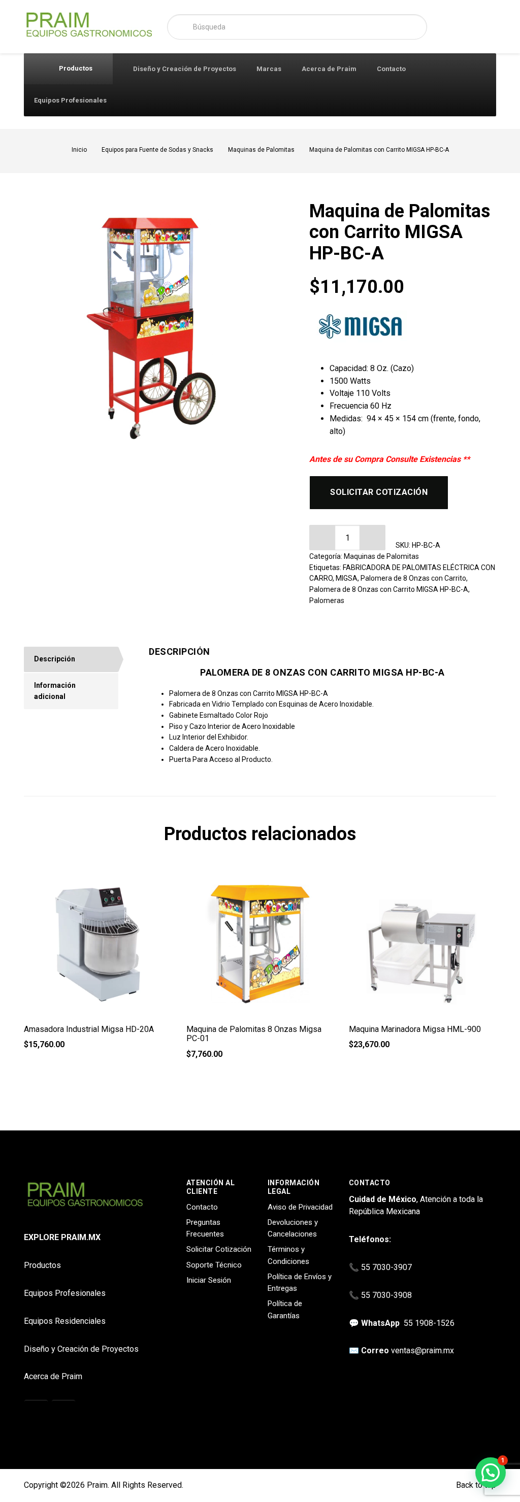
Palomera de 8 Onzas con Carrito (413, 578)
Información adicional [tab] (55, 690)
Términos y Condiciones (288, 1255)
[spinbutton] (347, 537)
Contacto (391, 69)
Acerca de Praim (329, 69)
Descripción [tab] (54, 659)
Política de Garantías (285, 1309)
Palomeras (326, 600)
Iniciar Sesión (208, 1280)
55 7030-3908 (386, 1295)
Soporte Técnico (214, 1265)
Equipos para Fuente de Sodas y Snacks (157, 149)
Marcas (268, 69)
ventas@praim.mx (422, 1350)
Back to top (475, 1485)
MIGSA (347, 578)
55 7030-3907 (386, 1267)
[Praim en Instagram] (36, 1412)
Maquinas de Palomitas (261, 149)
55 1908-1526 (429, 1323)
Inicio (79, 149)
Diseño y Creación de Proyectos (184, 69)
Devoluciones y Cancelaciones (293, 1228)
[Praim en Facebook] (63, 1412)
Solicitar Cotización (218, 1249)
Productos (74, 68)
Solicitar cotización (379, 492)
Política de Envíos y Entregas (300, 1282)
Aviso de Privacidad (300, 1207)
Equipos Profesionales (70, 100)
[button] (372, 537)
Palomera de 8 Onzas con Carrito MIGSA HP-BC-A (388, 589)
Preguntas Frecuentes (205, 1228)
